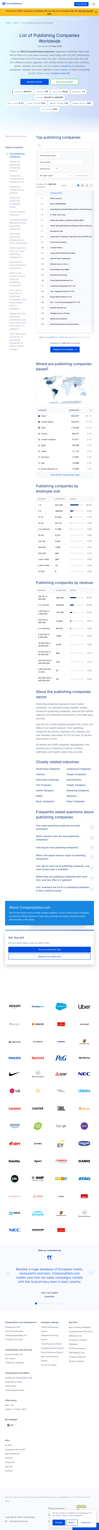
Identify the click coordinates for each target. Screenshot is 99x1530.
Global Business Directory (81, 1331)
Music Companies (45, 801)
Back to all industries (16, 136)
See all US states (48, 1365)
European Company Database (78, 1342)
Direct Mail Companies (47, 779)
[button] (34, 82)
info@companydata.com (16, 1335)
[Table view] (78, 185)
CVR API (9, 1458)
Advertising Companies (48, 769)
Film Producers (43, 785)
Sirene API (10, 1462)
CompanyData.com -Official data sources (59, 337)
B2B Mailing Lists (77, 1352)
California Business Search (50, 1329)
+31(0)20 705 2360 (14, 1339)
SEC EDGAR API (12, 1454)
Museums (72, 796)
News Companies (76, 801)
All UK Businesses (77, 1348)
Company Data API (60, 73)
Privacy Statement (56, 1508)
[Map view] (91, 185)
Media (39, 796)
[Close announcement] (96, 12)
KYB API (9, 1471)
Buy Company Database (80, 1327)
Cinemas (40, 774)
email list (66, 66)
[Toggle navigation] (93, 4)
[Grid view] (83, 185)
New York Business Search (50, 1358)
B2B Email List (75, 1336)
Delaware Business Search (50, 1337)
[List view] (87, 185)
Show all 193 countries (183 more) (65, 475)
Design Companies (76, 774)
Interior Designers (45, 790)
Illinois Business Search (52, 1352)
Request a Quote (76, 1361)
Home (8, 23)
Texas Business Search (51, 1344)
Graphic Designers (76, 785)
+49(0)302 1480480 (14, 1362)
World (16, 23)
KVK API (9, 1466)
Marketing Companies (78, 790)
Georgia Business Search (52, 1348)
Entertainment (74, 779)
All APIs (8, 1445)
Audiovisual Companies (79, 769)
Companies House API (15, 1449)
